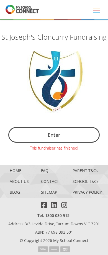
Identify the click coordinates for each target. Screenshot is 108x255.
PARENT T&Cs (85, 170)
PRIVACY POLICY (87, 192)
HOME (15, 170)
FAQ (44, 170)
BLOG (15, 192)
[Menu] (96, 10)
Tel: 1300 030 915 (53, 215)
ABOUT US (19, 181)
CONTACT (50, 181)
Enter (54, 135)
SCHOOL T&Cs (86, 181)
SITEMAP (49, 192)
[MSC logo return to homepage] (22, 10)
